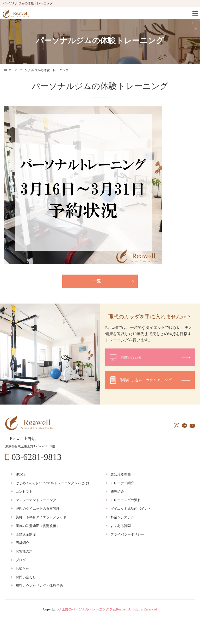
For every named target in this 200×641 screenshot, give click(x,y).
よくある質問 (120, 526)
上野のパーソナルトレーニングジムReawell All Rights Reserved (109, 609)
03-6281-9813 (36, 457)
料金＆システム (122, 517)
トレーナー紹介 (122, 483)
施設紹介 (117, 492)
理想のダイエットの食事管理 (38, 509)
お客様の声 (24, 551)
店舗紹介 (22, 543)
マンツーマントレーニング (36, 500)
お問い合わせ (26, 577)
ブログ (21, 560)
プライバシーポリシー (127, 534)
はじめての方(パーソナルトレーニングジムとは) (52, 483)
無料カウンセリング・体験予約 (39, 585)
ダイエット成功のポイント (130, 509)
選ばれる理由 (120, 474)
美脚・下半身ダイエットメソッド (41, 517)
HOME (21, 474)
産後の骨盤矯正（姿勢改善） (38, 526)
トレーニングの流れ (125, 500)
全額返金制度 (26, 534)
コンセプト (24, 492)
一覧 (97, 281)
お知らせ (22, 569)
